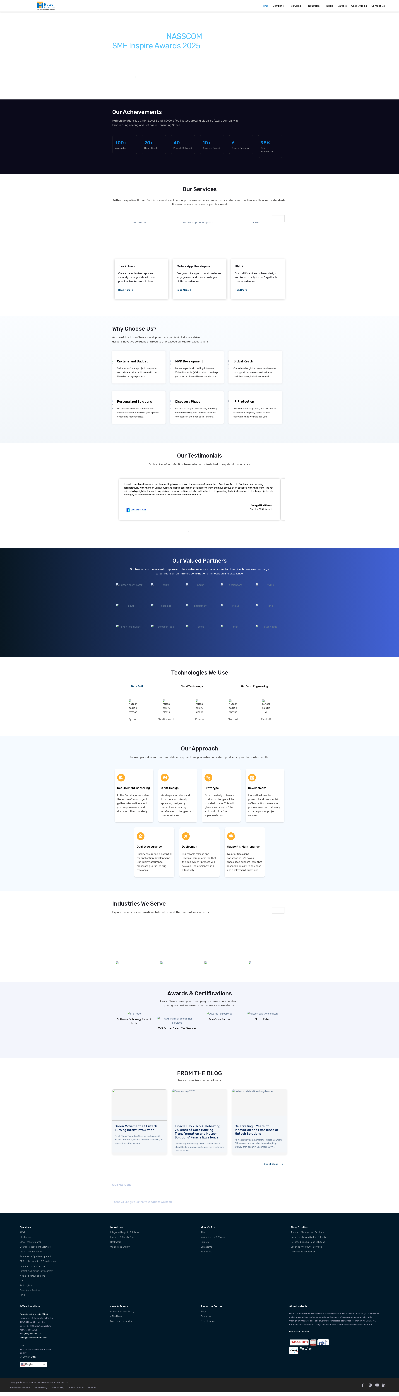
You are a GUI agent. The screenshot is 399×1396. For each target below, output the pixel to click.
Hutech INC (206, 1251)
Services (296, 5)
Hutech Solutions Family (122, 1311)
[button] (8, 56)
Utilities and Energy (120, 1247)
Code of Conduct (76, 1387)
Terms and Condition (20, 1387)
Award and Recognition (121, 1321)
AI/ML (22, 1232)
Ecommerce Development (33, 1266)
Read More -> (125, 290)
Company (278, 5)
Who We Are (208, 1227)
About (204, 1232)
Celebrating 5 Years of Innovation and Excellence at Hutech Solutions (137, 1130)
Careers (342, 5)
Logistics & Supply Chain (122, 1237)
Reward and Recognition (303, 1251)
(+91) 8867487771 (32, 1334)
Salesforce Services (30, 1290)
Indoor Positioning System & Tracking (309, 1237)
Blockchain (25, 1237)
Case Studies (359, 5)
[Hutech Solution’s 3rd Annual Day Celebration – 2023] (259, 1105)
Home (265, 5)
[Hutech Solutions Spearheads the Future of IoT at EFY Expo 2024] (199, 1105)
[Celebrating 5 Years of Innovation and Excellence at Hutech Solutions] (139, 1105)
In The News (116, 1316)
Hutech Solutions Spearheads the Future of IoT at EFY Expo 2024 (197, 1130)
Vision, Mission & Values (213, 1237)
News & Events (119, 1306)
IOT (21, 1280)
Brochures (206, 1316)
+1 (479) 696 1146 (28, 1357)
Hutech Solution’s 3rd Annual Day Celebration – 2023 (257, 1128)
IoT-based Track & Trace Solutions (308, 1242)
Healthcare (115, 1242)
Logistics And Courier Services (306, 1247)
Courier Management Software (35, 1247)
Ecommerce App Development (35, 1256)
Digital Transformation (31, 1251)
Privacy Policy (40, 1387)
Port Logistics (27, 1285)
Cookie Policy (57, 1387)
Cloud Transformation (30, 1242)
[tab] (137, 686)
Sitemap (92, 1387)
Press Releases (208, 1321)
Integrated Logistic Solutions (124, 1232)
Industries (314, 5)
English (29, 1364)
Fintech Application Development (36, 1271)
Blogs (329, 5)
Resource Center (211, 1306)
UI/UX (23, 1295)
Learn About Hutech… (299, 1331)
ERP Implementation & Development (38, 1261)
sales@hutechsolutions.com (33, 1337)
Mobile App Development (32, 1276)
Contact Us (378, 5)
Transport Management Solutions (307, 1232)
